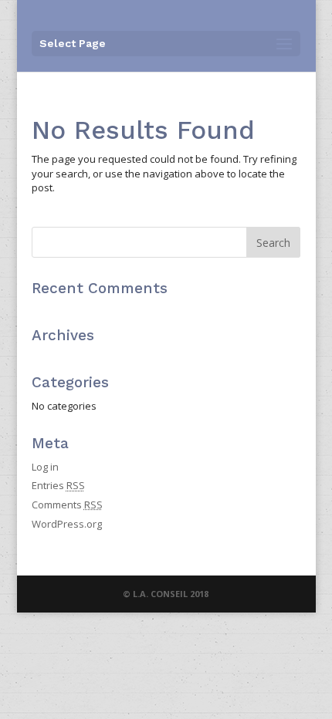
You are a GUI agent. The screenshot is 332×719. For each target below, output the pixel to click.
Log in (45, 467)
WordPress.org (67, 524)
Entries (58, 485)
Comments (67, 504)
